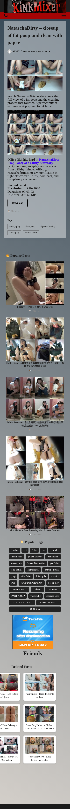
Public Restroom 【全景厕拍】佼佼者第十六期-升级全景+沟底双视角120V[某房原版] (35, 424)
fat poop (30, 226)
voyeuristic (35, 596)
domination (17, 556)
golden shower (35, 556)
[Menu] (64, 15)
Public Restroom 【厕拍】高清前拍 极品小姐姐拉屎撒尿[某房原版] (35, 483)
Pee (43, 550)
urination (55, 576)
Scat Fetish (16, 570)
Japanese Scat (52, 596)
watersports (16, 563)
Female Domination (36, 563)
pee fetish (54, 563)
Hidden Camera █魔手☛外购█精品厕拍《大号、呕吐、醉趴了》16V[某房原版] (35, 365)
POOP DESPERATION (31, 583)
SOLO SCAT (35, 609)
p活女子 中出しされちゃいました (35, 307)
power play (53, 583)
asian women (19, 589)
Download (17, 203)
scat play (14, 232)
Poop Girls (44, 51)
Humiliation (33, 570)
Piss (13, 583)
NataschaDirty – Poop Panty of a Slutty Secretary (34, 161)
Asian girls (41, 576)
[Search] (6, 15)
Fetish (34, 550)
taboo (37, 589)
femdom (15, 550)
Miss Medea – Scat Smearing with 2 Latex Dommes (35, 530)
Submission (53, 556)
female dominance (48, 602)
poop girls (54, 550)
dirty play (14, 226)
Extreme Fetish (52, 570)
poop (13, 576)
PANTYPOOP (18, 596)
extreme (53, 589)
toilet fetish (31, 232)
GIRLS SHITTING (22, 602)
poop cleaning (48, 226)
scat (25, 550)
